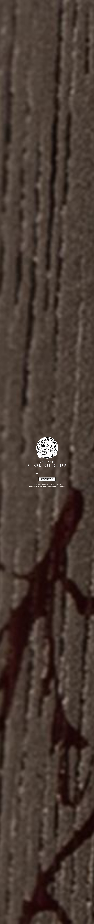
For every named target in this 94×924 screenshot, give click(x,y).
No (57, 473)
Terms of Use (49, 484)
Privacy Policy (58, 484)
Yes (36, 473)
